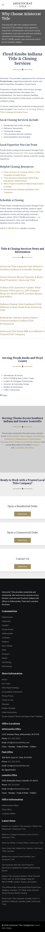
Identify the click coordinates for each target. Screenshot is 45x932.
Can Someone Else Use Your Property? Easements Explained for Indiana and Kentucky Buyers (21, 868)
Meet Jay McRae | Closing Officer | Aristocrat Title (22, 843)
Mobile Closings (8, 708)
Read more (22, 514)
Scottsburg (26, 442)
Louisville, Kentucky (24, 447)
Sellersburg (38, 436)
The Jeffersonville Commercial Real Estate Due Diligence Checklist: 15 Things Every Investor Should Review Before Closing (21, 890)
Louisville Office (8, 813)
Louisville (6, 637)
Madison (37, 442)
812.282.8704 (10, 228)
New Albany (26, 436)
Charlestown (21, 439)
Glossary (5, 704)
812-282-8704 (14, 738)
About (4, 679)
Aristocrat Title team (23, 153)
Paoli (11, 442)
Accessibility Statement (12, 692)
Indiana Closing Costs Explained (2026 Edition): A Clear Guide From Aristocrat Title (21, 307)
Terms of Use (7, 700)
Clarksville (9, 439)
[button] (3, 5)
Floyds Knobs (34, 439)
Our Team (6, 683)
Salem (18, 442)
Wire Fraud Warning (10, 687)
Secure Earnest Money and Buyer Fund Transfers (22, 716)
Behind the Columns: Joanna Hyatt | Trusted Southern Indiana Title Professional (19, 320)
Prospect (35, 445)
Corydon (4, 442)
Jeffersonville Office (10, 805)
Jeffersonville (13, 436)
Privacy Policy (7, 696)
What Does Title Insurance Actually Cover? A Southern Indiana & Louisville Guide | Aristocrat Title (21, 901)
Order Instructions (9, 712)
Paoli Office (7, 809)
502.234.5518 (13, 785)
